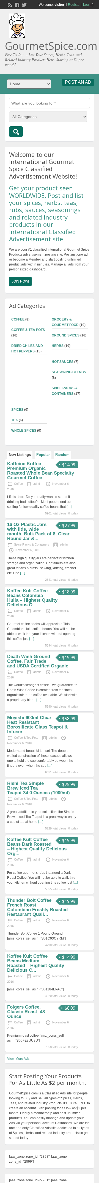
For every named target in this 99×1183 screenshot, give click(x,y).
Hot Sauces (62, 362)
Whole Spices (23, 430)
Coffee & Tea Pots (28, 330)
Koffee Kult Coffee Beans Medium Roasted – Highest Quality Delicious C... (35, 963)
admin (37, 483)
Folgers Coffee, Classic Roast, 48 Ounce (26, 1011)
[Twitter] (23, 4)
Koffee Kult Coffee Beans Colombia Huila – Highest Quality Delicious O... (32, 597)
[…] (69, 507)
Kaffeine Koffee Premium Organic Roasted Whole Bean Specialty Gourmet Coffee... (40, 470)
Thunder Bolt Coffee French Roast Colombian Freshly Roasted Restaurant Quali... (37, 907)
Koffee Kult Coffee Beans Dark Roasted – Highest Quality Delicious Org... (37, 846)
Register (74, 5)
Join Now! (20, 281)
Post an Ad (78, 82)
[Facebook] (16, 4)
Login (87, 5)
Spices (17, 410)
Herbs (58, 346)
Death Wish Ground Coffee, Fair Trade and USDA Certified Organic (37, 661)
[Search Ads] (16, 131)
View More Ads (18, 1059)
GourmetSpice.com (51, 46)
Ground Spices (65, 335)
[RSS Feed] (9, 4)
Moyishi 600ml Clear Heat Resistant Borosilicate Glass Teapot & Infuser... (37, 724)
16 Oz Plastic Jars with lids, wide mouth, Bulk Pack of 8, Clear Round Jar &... (38, 531)
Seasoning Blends (69, 372)
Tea (14, 420)
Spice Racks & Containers (31, 544)
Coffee (17, 319)
